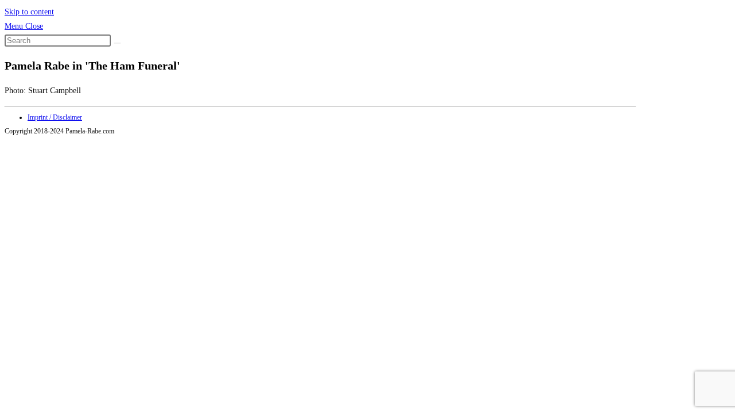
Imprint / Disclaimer (55, 117)
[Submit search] (117, 43)
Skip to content (29, 11)
